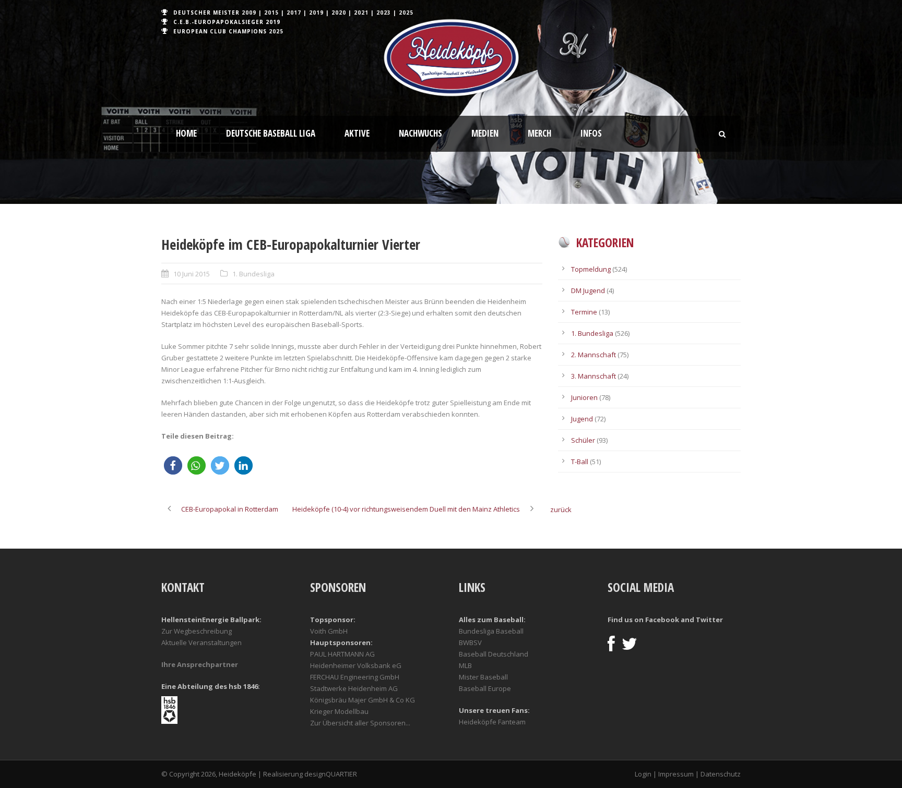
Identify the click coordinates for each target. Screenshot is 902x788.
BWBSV (470, 642)
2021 (361, 12)
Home (186, 133)
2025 (406, 12)
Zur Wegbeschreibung (196, 631)
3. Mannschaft (593, 376)
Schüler (583, 440)
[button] (173, 465)
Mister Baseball (483, 677)
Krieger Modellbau (339, 711)
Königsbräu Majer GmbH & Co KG (362, 700)
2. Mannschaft (593, 354)
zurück (561, 509)
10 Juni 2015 (191, 273)
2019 (316, 12)
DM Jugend (588, 290)
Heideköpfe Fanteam (492, 721)
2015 (271, 12)
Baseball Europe (485, 688)
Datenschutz (721, 774)
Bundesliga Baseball (491, 631)
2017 (294, 12)
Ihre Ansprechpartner (199, 664)
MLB (465, 665)
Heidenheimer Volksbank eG (355, 665)
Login (643, 774)
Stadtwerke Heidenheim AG (354, 688)
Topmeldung (591, 269)
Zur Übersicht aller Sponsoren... (360, 723)
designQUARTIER (330, 774)
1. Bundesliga (253, 273)
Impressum (676, 774)
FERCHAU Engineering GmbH (354, 677)
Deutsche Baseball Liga (270, 133)
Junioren (584, 397)
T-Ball (579, 461)
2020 (338, 12)
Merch (539, 133)
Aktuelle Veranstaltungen (201, 642)
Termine (584, 312)
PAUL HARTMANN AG (342, 654)
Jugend (582, 418)
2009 (249, 12)
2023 (383, 12)
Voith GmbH (329, 631)
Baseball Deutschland (493, 654)
